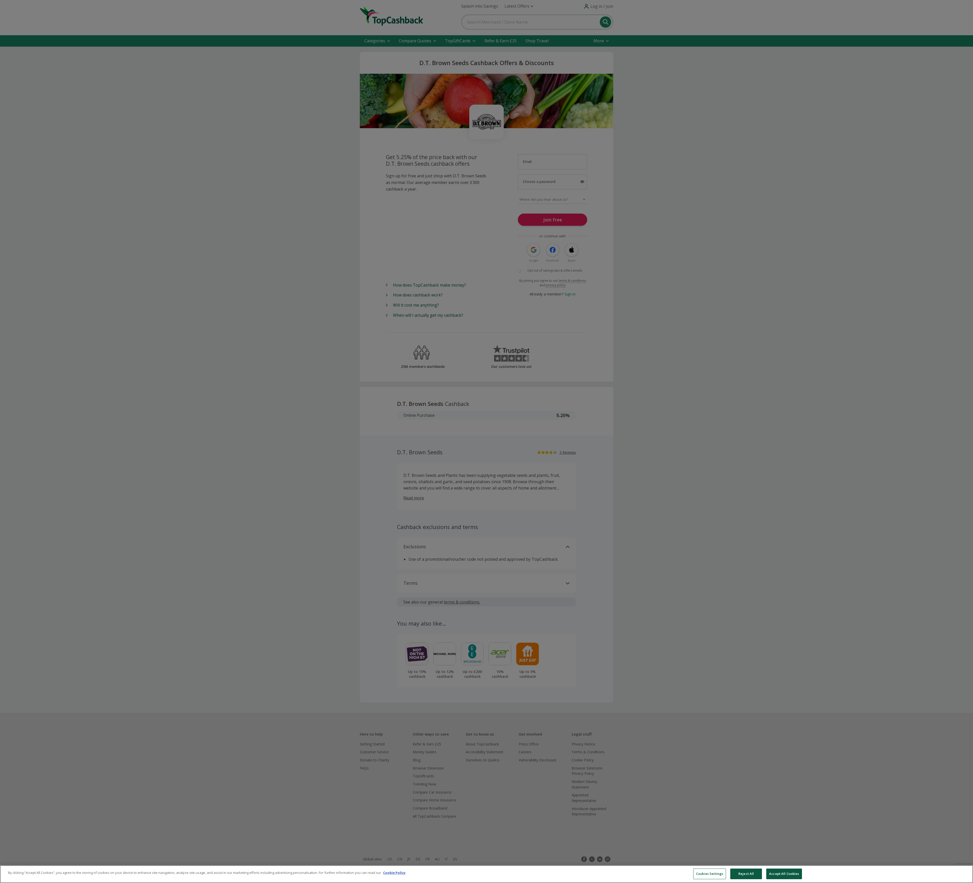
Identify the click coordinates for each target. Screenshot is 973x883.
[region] (486, 874)
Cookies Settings (709, 873)
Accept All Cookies (784, 873)
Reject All (746, 873)
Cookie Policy (394, 872)
